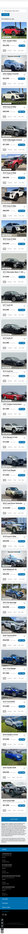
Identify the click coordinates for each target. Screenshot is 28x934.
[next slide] (26, 30)
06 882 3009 (5, 861)
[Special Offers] (2, 926)
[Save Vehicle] (24, 42)
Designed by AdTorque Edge (18, 924)
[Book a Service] (2, 920)
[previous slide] (2, 30)
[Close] (2, 931)
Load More (14, 819)
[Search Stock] (2, 923)
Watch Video (22, 37)
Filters (6, 14)
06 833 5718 (5, 872)
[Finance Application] (2, 929)
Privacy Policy (7, 924)
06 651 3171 (5, 895)
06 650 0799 (5, 884)
